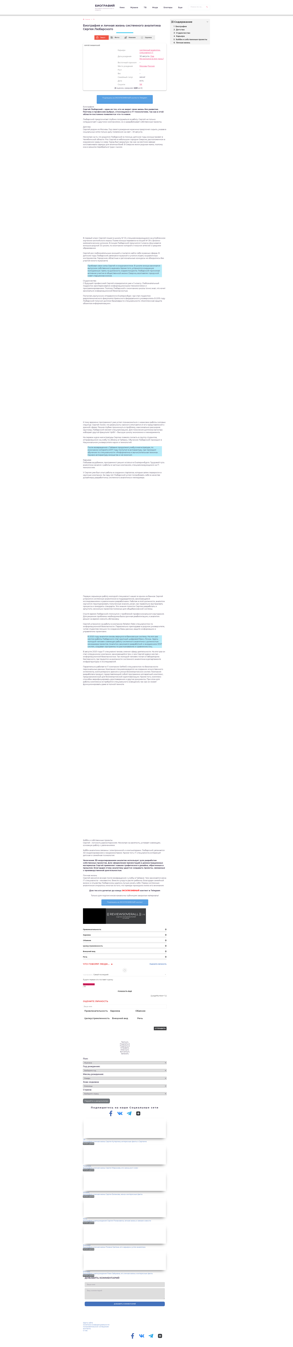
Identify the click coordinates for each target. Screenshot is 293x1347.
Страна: (87, 1090)
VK (141, 84)
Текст (102, 37)
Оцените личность (158, 964)
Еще (180, 7)
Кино (122, 7)
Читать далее (88, 1143)
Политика (87, 1166)
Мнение (132, 37)
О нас (85, 1331)
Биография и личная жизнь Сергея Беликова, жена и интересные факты (112, 1194)
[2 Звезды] (109, 88)
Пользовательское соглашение (96, 1327)
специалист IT (146, 53)
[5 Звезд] (113, 88)
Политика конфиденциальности (96, 1325)
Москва (143, 66)
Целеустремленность (97, 1018)
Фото (117, 37)
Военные (87, 1245)
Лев (152, 56)
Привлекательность (96, 1011)
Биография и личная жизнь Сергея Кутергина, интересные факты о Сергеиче (115, 1142)
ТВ (145, 7)
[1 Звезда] (107, 88)
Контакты (87, 1329)
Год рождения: (91, 1066)
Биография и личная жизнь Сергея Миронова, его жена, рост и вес (110, 1168)
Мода (155, 7)
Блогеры (168, 7)
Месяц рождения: (93, 1074)
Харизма (115, 1011)
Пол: (85, 1058)
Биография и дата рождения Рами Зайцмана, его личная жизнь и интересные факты (118, 1273)
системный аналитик (150, 50)
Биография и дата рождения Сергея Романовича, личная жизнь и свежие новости (117, 1221)
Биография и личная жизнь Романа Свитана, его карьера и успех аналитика (114, 1247)
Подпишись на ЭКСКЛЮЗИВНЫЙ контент (125, 902)
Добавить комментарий (125, 1304)
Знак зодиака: (91, 1082)
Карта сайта (88, 1323)
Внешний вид (120, 1018)
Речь (140, 1018)
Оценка (148, 37)
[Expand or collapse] (207, 22)
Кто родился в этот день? (152, 59)
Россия (151, 66)
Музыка (134, 7)
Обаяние (140, 1011)
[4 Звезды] (112, 88)
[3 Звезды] (110, 88)
